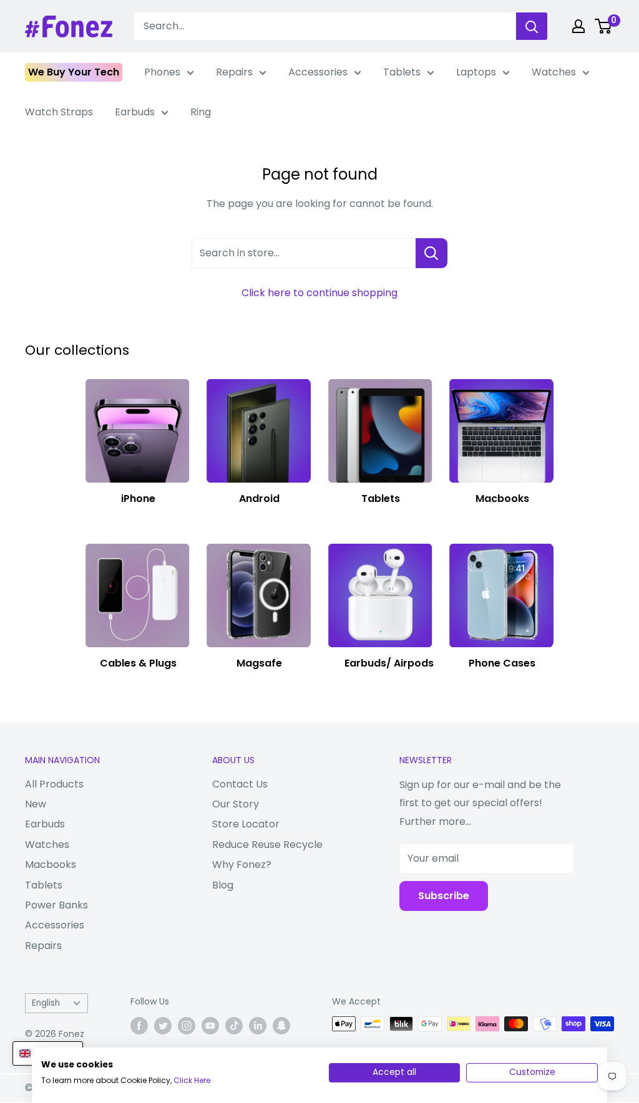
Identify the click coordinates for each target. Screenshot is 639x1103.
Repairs (234, 72)
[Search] (531, 26)
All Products (54, 784)
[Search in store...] (431, 253)
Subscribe (443, 896)
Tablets (402, 72)
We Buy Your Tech (73, 72)
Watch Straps (59, 112)
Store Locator (246, 824)
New (35, 804)
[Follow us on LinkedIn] (257, 1025)
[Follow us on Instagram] (186, 1025)
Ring (200, 112)
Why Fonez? (241, 864)
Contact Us (240, 784)
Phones (162, 72)
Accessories (318, 72)
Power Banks (56, 905)
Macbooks (50, 864)
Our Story (235, 804)
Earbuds (135, 112)
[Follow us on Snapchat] (281, 1025)
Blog (222, 885)
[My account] (578, 26)
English (46, 1003)
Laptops (476, 72)
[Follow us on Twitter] (163, 1025)
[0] (604, 26)
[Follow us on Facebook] (139, 1025)
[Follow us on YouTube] (210, 1025)
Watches (554, 72)
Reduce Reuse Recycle (267, 844)
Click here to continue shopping (319, 293)
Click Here (191, 1080)
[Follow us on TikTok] (234, 1025)
